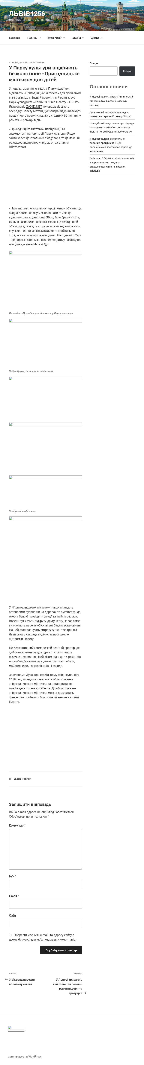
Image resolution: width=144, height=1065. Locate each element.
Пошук (94, 63)
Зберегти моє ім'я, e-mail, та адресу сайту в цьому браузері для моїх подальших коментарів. (42, 937)
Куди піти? (54, 37)
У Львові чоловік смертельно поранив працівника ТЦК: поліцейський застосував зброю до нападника (111, 145)
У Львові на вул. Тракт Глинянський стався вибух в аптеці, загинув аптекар (111, 101)
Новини (32, 37)
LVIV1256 (40, 62)
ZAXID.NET (34, 106)
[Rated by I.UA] (16, 1028)
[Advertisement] (45, 180)
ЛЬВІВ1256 (27, 13)
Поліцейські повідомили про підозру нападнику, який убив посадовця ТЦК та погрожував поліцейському (112, 127)
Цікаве (95, 37)
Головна (14, 37)
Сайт (12, 915)
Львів (17, 779)
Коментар (17, 825)
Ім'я (12, 876)
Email (14, 896)
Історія (76, 37)
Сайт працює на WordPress (25, 1056)
